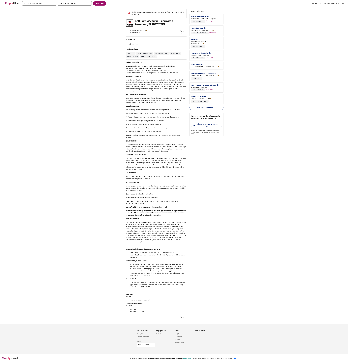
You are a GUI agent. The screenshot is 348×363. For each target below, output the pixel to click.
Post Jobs (318, 3)
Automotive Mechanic (198, 28)
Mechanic (194, 39)
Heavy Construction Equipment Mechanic (204, 85)
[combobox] (39, 3)
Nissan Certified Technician (200, 16)
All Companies (179, 342)
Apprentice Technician (198, 96)
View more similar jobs (205, 108)
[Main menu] (342, 3)
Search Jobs (99, 3)
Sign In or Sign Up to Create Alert (207, 125)
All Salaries (178, 336)
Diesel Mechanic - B (197, 64)
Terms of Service (195, 132)
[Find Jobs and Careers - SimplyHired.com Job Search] (12, 3)
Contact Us (198, 334)
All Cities (178, 339)
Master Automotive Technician (201, 53)
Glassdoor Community (143, 336)
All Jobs (177, 334)
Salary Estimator (142, 334)
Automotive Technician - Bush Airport (203, 73)
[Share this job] (182, 31)
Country (139, 341)
